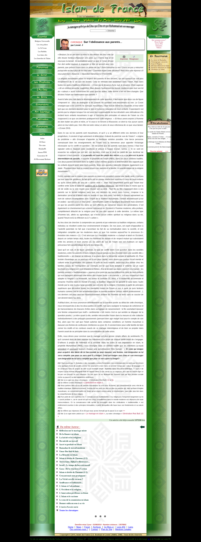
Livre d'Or (122, 22)
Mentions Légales (123, 529)
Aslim (42, 138)
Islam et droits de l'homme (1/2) (73, 472)
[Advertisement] (158, 94)
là (112, 380)
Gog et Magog (156, 64)
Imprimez (124, 59)
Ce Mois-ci (109, 527)
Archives (97, 527)
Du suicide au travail (68, 441)
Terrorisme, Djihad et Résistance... (74, 462)
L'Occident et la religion (70, 489)
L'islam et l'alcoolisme (69, 486)
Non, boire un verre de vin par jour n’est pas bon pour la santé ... (159, 127)
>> (124, 411)
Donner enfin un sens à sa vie (72, 503)
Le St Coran (42, 48)
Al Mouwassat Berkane (42, 159)
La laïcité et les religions (70, 437)
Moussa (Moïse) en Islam (160, 66)
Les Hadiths (42, 51)
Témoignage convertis (159, 62)
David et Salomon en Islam (161, 67)
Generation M (42, 156)
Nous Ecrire (159, 42)
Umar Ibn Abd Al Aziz (69, 451)
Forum (87, 527)
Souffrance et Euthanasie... (71, 482)
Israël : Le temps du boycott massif (74, 465)
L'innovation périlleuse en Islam (73, 493)
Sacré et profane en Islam (70, 444)
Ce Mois (104, 22)
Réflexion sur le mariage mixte (73, 430)
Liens (139, 22)
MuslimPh (42, 149)
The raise (42, 145)
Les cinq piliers (42, 45)
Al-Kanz (42, 142)
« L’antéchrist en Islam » (92, 383)
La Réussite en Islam (68, 455)
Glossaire (159, 46)
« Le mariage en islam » (94, 414)
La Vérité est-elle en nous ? (71, 479)
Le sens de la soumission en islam (74, 500)
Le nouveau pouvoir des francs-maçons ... (159, 147)
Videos (89, 22)
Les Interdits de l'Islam (42, 58)
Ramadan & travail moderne (72, 448)
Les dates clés (42, 55)
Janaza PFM (42, 152)
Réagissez (134, 59)
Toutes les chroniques (68, 510)
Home (62, 22)
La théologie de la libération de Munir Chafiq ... (159, 142)
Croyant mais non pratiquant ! (72, 476)
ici (108, 380)
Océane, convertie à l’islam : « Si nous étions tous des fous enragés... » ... (159, 137)
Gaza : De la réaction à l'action (73, 469)
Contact (94, 529)
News (76, 22)
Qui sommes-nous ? (159, 40)
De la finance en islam (69, 434)
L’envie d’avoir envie (68, 507)
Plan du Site (106, 529)
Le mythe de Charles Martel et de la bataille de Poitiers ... (159, 132)
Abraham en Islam (158, 69)
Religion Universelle (42, 41)
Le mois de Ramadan (158, 60)
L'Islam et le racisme (68, 496)
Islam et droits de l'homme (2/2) (73, 458)
